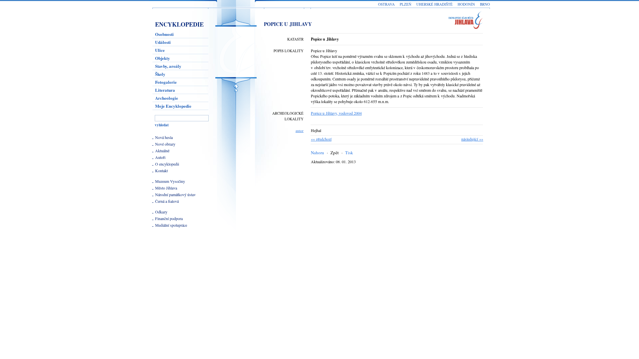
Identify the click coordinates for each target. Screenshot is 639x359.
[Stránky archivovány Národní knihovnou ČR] (169, 255)
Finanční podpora (169, 218)
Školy (160, 74)
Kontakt (161, 170)
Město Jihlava (166, 187)
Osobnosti (164, 34)
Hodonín (466, 4)
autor (300, 130)
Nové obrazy (165, 144)
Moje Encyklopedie (173, 106)
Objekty (162, 58)
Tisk (349, 153)
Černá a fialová (167, 201)
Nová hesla (164, 137)
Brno (485, 4)
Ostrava (386, 4)
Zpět (334, 153)
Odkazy (161, 211)
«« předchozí (321, 139)
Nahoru (317, 153)
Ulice (160, 50)
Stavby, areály (168, 66)
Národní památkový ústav (175, 194)
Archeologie (166, 98)
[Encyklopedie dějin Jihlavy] (469, 21)
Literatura (165, 90)
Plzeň (405, 4)
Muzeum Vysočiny (170, 181)
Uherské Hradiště (434, 4)
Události (163, 42)
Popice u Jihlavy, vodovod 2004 (336, 113)
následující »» (472, 139)
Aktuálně (162, 150)
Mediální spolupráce (171, 225)
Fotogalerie (166, 82)
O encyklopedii (167, 164)
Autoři (160, 157)
